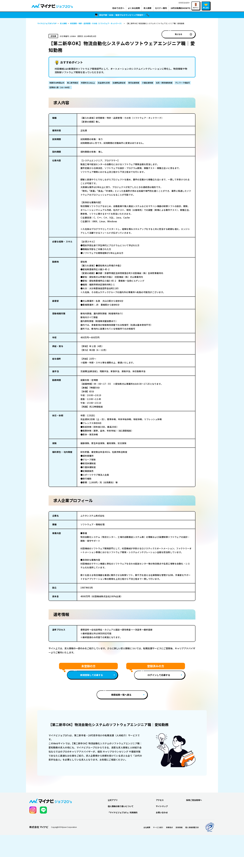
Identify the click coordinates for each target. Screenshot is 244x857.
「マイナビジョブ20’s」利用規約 (123, 812)
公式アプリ (113, 800)
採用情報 (179, 827)
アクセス (160, 800)
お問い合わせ (162, 812)
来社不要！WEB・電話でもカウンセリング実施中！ (122, 15)
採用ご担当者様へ (194, 800)
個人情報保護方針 (192, 827)
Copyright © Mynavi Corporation (64, 827)
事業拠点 (169, 827)
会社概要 (146, 827)
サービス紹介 (158, 827)
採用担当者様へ (184, 2)
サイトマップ (162, 806)
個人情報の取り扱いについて (120, 806)
